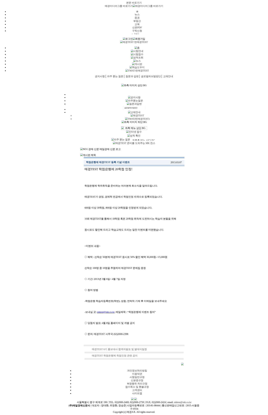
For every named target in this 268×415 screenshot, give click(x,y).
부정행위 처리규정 (137, 383)
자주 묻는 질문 (115, 76)
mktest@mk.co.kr (182, 402)
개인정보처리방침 (137, 370)
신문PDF (137, 27)
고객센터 (137, 390)
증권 (137, 17)
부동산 (137, 21)
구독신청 (137, 30)
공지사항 (100, 76)
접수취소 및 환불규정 (137, 387)
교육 (137, 24)
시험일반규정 (137, 377)
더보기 (136, 34)
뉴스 (137, 14)
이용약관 (137, 374)
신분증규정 (137, 380)
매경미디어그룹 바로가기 (119, 6)
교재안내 (168, 76)
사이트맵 (137, 393)
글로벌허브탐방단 (151, 76)
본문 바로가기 (134, 2)
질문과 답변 (132, 76)
